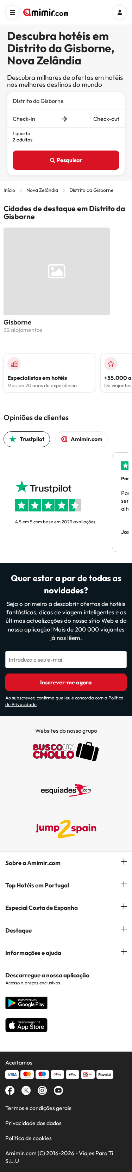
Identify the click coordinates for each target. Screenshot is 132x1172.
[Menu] (12, 12)
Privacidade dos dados (33, 1122)
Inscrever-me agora (66, 682)
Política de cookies (28, 1138)
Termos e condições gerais (38, 1107)
